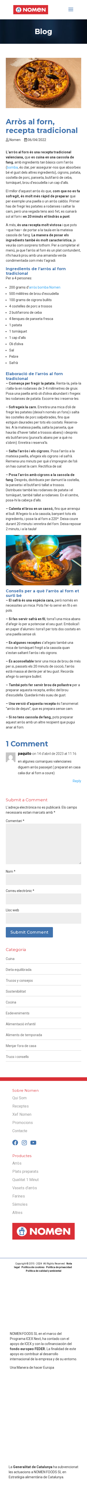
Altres (17, 1212)
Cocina (11, 1002)
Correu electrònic (20, 891)
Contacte (19, 1131)
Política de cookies (33, 1267)
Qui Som (19, 1098)
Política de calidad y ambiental (43, 1271)
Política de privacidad (59, 1267)
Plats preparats (25, 1171)
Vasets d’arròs (24, 1188)
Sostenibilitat (16, 991)
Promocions (22, 1122)
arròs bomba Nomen (44, 287)
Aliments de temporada (24, 1035)
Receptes (20, 1106)
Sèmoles (20, 1204)
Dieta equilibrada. (19, 970)
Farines (18, 1196)
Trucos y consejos (19, 980)
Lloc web (12, 910)
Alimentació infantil (21, 1024)
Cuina (10, 959)
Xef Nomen (21, 1114)
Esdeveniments (17, 1013)
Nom (10, 871)
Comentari (15, 821)
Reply (77, 781)
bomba (12, 167)
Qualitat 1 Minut (25, 1179)
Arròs (17, 1163)
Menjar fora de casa (21, 1046)
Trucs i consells (17, 1057)
